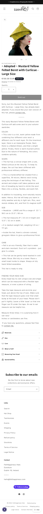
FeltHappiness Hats (18, 503)
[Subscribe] (36, 389)
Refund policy (9, 438)
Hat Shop (7, 413)
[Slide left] (17, 59)
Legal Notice (9, 452)
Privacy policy (10, 506)
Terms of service (22, 506)
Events (6, 423)
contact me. (20, 113)
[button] (4, 8)
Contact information (27, 509)
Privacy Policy (9, 433)
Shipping (4, 81)
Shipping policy (35, 506)
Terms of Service (11, 447)
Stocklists (8, 442)
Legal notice (15, 509)
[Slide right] (26, 59)
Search (7, 409)
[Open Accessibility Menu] (4, 509)
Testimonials (9, 418)
